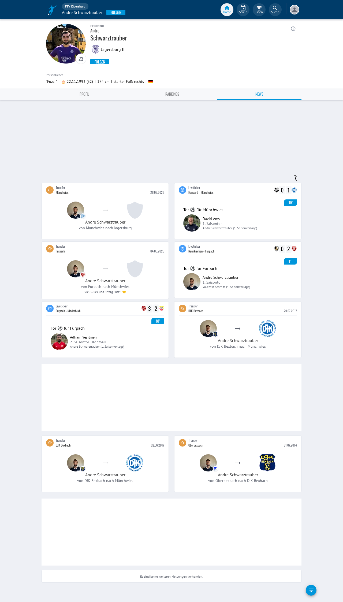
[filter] (311, 590)
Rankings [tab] (172, 94)
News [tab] (259, 94)
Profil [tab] (84, 94)
